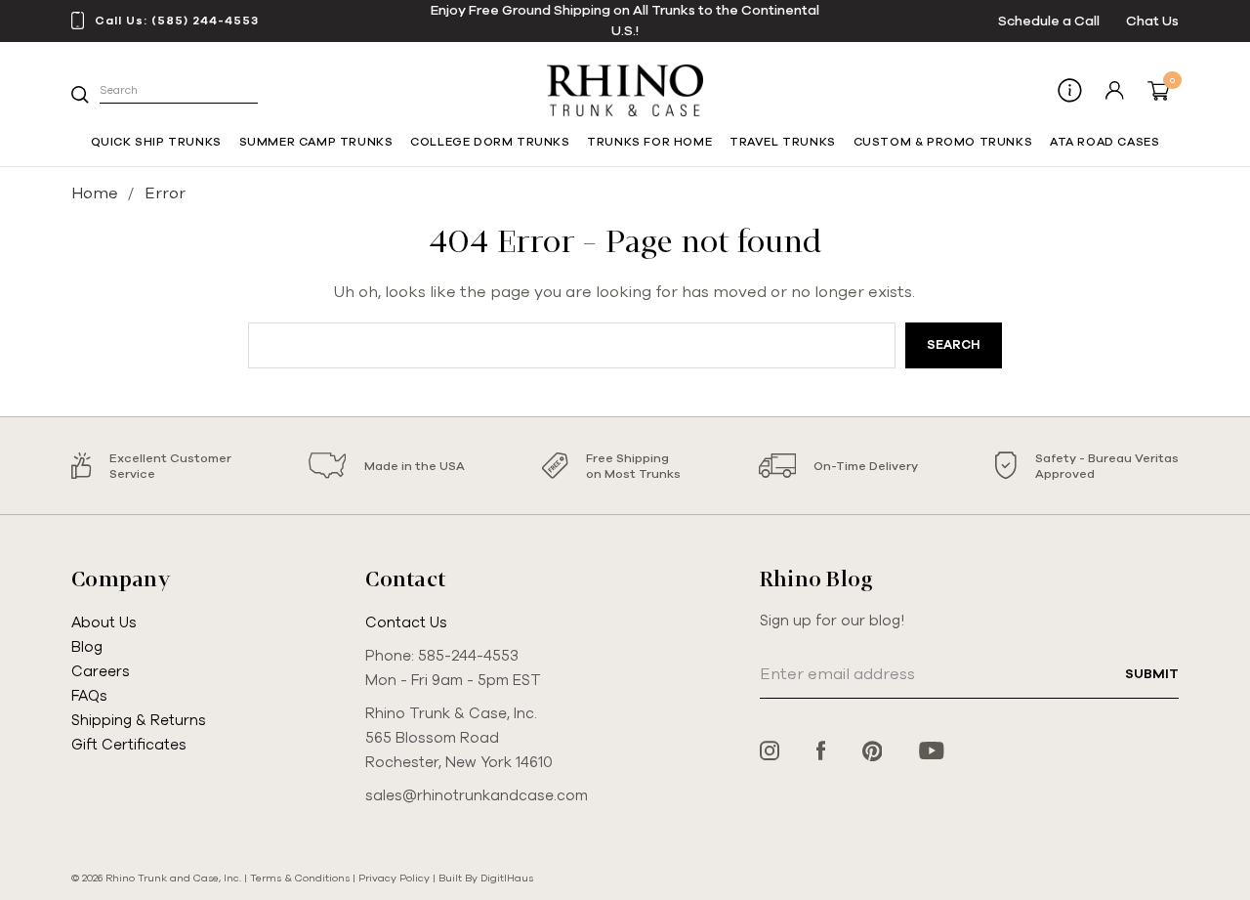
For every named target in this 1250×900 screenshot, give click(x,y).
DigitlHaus (506, 878)
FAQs (89, 696)
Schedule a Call (1049, 21)
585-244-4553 (468, 655)
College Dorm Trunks (489, 142)
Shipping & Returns (138, 720)
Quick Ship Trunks (156, 142)
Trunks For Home (649, 142)
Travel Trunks (782, 142)
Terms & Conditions (300, 878)
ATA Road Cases (1104, 142)
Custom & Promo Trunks (943, 142)
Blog (87, 647)
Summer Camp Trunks (316, 142)
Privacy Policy (394, 878)
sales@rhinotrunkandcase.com (476, 795)
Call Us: (177, 20)
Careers (100, 671)
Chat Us (1152, 21)
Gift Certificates (129, 744)
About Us (104, 622)
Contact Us (406, 622)
